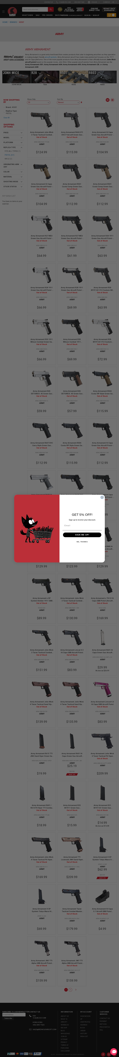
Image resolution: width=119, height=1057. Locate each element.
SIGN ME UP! (82, 535)
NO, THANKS (82, 542)
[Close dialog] (102, 497)
